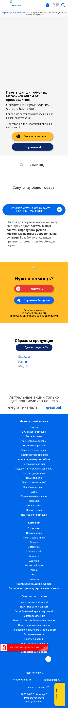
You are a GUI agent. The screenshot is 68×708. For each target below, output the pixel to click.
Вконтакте (18, 659)
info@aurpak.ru (52, 680)
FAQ (34, 574)
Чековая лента (34, 505)
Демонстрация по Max (37, 347)
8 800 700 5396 (22, 679)
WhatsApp (41, 659)
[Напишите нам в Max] (60, 687)
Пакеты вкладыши (34, 639)
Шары (34, 491)
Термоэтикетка (34, 478)
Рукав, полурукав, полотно (34, 643)
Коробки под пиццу (34, 487)
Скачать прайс (34, 551)
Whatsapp (60, 694)
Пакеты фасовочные (34, 616)
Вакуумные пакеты (34, 634)
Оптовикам (34, 547)
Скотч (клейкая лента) (34, 482)
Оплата (34, 542)
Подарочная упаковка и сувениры (34, 468)
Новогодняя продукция (34, 514)
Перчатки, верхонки (34, 445)
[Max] (48, 659)
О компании (34, 528)
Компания (34, 522)
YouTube (33, 659)
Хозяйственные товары (34, 496)
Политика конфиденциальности (34, 583)
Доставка (34, 560)
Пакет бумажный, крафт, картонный (34, 611)
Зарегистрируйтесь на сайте (15, 13)
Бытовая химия (34, 436)
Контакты (34, 556)
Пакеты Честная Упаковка (34, 454)
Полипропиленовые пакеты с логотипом (34, 629)
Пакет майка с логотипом (34, 606)
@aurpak (53, 407)
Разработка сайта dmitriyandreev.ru (34, 700)
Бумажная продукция (34, 431)
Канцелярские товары (34, 441)
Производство (34, 533)
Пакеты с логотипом (34, 537)
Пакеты (34, 427)
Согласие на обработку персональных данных (34, 588)
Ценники (34, 501)
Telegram (26, 659)
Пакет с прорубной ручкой (34, 602)
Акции (34, 570)
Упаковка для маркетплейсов (34, 459)
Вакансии (34, 579)
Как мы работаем (34, 565)
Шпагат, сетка (34, 510)
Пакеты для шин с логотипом (34, 625)
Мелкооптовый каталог (34, 421)
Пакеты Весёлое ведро (34, 450)
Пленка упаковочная (34, 464)
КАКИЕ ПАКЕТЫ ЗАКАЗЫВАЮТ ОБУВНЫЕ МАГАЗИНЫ (30, 210)
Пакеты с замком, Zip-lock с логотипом (34, 620)
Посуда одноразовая (34, 473)
